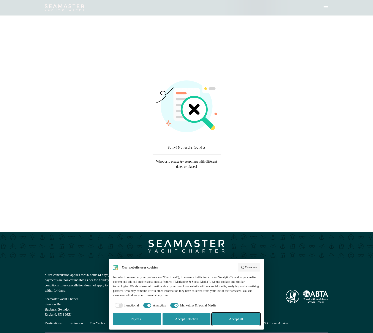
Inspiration (75, 323)
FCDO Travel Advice (273, 323)
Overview (251, 267)
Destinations (53, 323)
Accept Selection (186, 319)
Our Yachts (97, 323)
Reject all (137, 319)
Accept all (236, 319)
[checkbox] (126, 305)
